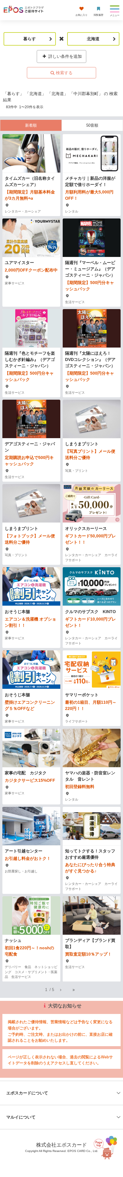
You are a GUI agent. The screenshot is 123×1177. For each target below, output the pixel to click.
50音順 (92, 125)
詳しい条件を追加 (64, 56)
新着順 (31, 125)
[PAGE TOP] (106, 1147)
